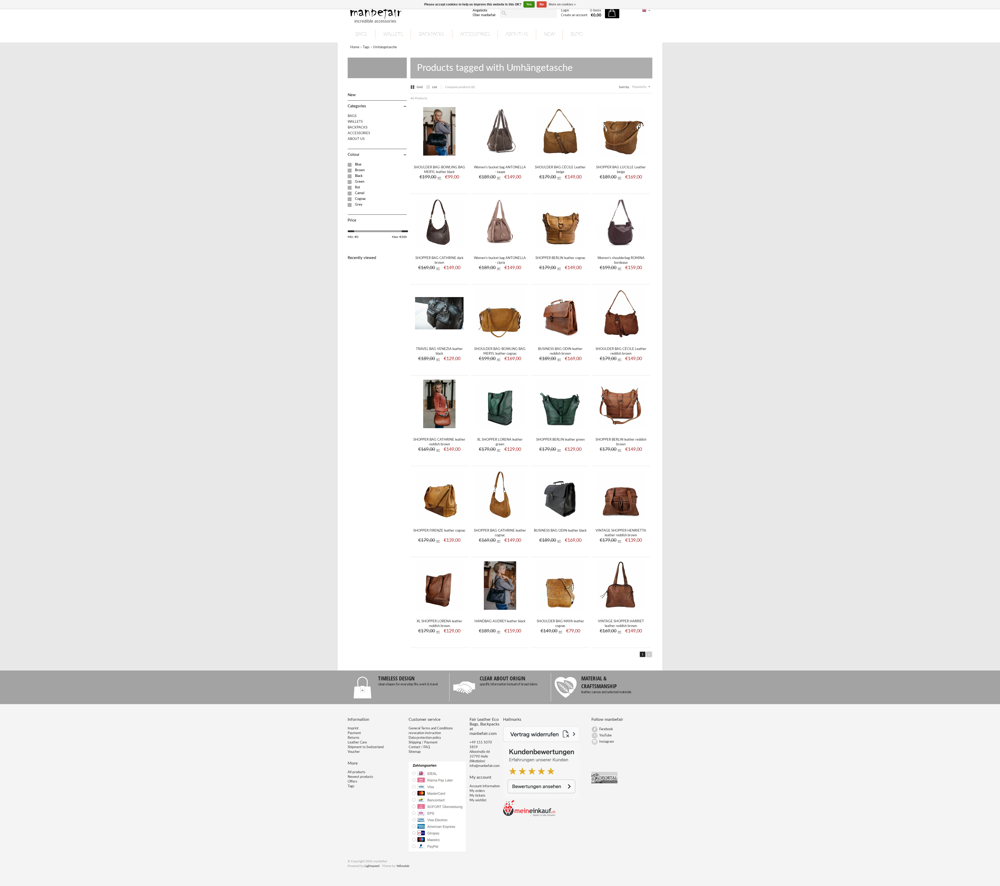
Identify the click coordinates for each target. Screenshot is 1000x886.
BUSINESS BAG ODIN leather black (560, 530)
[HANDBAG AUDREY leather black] (500, 611)
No (542, 4)
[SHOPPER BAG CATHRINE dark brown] (439, 248)
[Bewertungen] (541, 797)
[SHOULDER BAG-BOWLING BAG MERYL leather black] (439, 157)
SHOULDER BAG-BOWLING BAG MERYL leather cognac (500, 351)
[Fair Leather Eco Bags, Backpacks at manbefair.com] (407, 13)
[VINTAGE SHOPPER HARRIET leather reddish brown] (621, 611)
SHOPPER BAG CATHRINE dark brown (439, 260)
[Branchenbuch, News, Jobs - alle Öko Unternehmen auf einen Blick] (604, 782)
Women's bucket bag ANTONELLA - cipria (500, 260)
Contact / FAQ (419, 747)
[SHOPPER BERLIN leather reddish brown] (621, 430)
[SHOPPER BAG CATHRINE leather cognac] (500, 521)
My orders (477, 791)
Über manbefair (484, 15)
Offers (352, 781)
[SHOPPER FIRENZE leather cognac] (439, 521)
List (434, 87)
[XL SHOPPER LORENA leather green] (500, 430)
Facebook (606, 729)
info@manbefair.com (485, 766)
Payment (354, 733)
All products (356, 772)
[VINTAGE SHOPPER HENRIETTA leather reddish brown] (621, 521)
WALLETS (393, 34)
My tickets (477, 795)
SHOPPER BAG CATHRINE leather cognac (500, 533)
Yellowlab (402, 865)
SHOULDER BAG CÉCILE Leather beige (560, 170)
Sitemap (415, 752)
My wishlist (478, 800)
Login (565, 10)
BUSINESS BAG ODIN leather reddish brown (560, 351)
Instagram (606, 741)
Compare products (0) (460, 87)
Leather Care (357, 742)
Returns (353, 738)
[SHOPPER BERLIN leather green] (560, 430)
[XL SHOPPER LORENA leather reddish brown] (439, 611)
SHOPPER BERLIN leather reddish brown (621, 442)
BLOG (577, 34)
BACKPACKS (431, 34)
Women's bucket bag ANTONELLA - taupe (500, 170)
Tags (366, 47)
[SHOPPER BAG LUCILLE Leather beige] (621, 157)
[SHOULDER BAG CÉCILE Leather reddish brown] (621, 339)
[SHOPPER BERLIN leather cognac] (560, 248)
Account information (485, 786)
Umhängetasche (385, 47)
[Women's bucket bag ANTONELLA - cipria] (500, 248)
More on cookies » (562, 4)
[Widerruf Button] (541, 740)
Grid (420, 87)
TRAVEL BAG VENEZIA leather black (439, 351)
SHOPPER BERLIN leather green (560, 439)
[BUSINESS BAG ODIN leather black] (560, 521)
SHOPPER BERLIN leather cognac (560, 258)
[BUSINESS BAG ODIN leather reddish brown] (560, 339)
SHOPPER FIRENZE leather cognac (439, 530)
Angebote (480, 10)
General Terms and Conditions (431, 728)
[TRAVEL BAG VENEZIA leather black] (439, 339)
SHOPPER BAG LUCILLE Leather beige (621, 170)
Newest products (360, 777)
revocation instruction (425, 733)
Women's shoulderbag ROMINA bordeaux (621, 260)
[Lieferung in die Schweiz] (529, 815)
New (549, 34)
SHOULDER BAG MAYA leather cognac (560, 624)
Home (354, 47)
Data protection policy (425, 738)
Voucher (354, 752)
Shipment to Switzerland (366, 747)
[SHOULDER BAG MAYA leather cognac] (560, 611)
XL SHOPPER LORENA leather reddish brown (439, 624)
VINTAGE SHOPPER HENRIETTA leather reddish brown (621, 533)
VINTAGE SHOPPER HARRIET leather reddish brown (621, 624)
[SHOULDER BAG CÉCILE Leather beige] (560, 157)
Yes (529, 4)
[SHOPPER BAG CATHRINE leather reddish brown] (439, 430)
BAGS (361, 34)
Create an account (574, 15)
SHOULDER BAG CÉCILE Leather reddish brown (621, 351)
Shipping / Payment (423, 742)
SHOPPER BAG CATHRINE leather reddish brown (439, 442)
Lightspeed (372, 865)
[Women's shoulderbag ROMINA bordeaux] (621, 248)
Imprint (353, 728)
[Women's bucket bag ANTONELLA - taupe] (500, 157)
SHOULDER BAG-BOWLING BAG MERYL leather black (439, 170)
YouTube (605, 735)
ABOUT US (517, 34)
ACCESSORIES (475, 34)
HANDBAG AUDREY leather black (500, 621)
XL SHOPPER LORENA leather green (500, 442)
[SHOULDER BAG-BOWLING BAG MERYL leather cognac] (500, 339)
